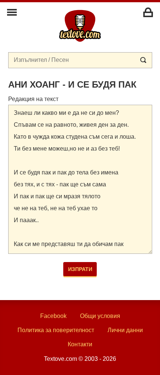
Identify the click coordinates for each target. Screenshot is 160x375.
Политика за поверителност (55, 330)
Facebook (53, 316)
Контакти (80, 344)
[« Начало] (80, 25)
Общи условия (100, 316)
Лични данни (125, 330)
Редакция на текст (33, 99)
